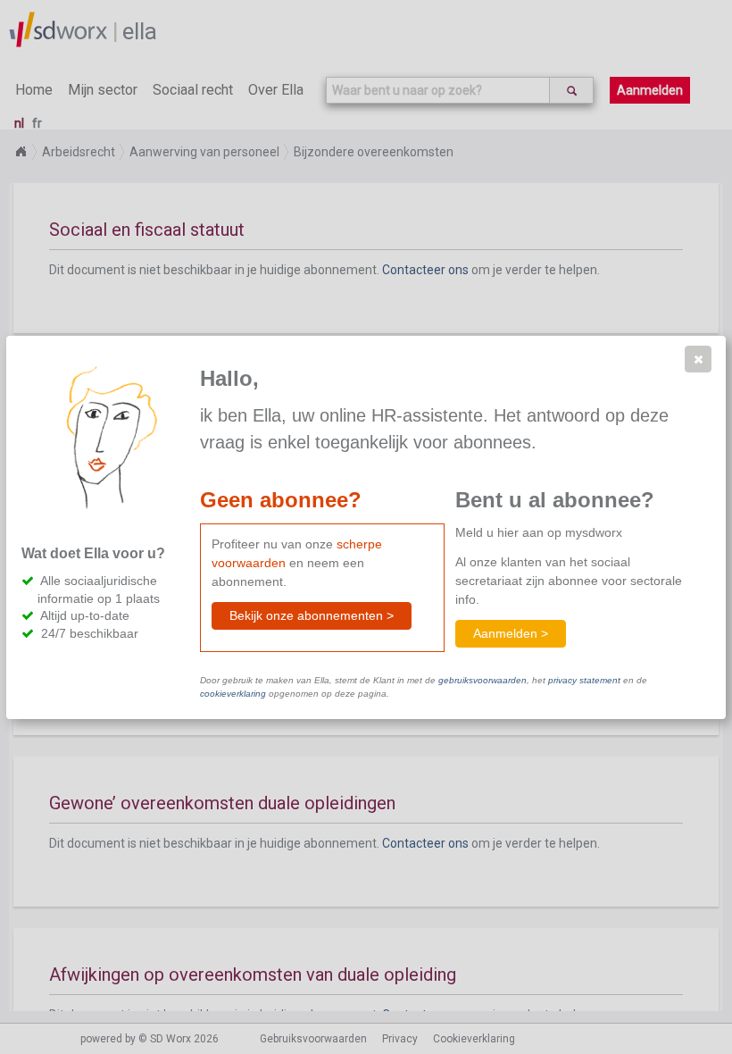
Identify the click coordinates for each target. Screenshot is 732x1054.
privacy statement (584, 680)
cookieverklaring (233, 693)
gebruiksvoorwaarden (482, 680)
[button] (698, 359)
